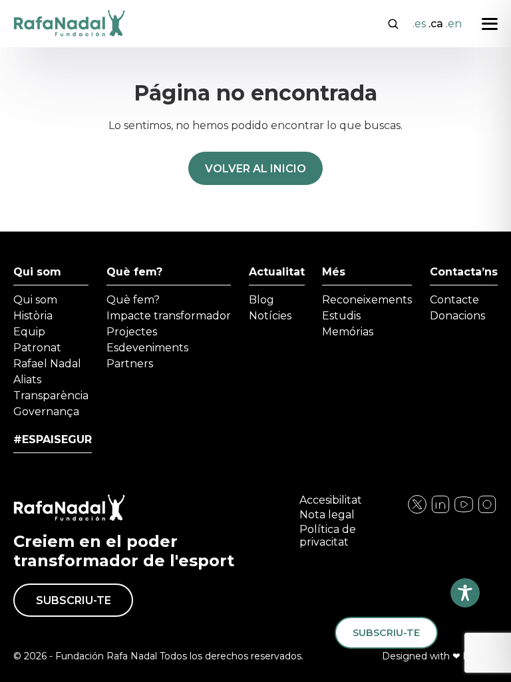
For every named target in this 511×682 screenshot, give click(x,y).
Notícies (270, 315)
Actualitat (277, 271)
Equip (29, 331)
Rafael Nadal (47, 363)
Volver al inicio (255, 168)
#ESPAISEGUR (52, 439)
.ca (435, 23)
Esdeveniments (147, 347)
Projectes (131, 331)
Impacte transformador (168, 315)
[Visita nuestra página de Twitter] (463, 511)
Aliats (27, 379)
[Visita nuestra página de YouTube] (487, 511)
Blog (261, 299)
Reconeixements (367, 299)
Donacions (457, 315)
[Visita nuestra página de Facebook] (417, 511)
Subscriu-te (73, 600)
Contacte (454, 299)
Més (333, 271)
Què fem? (134, 271)
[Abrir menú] (490, 24)
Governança (46, 411)
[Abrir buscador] (393, 22)
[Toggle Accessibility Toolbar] (465, 593)
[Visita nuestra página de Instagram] (440, 511)
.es (419, 23)
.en (454, 23)
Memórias (347, 331)
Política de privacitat (327, 535)
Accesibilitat (330, 500)
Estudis (341, 315)
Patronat (37, 347)
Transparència (50, 395)
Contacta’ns (464, 271)
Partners (129, 363)
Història (33, 315)
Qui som (37, 271)
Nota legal (327, 514)
